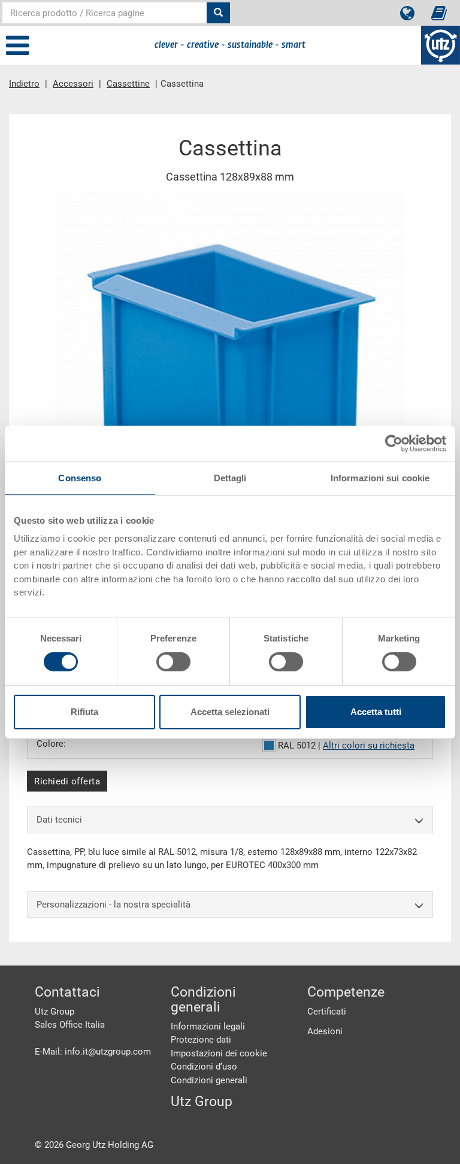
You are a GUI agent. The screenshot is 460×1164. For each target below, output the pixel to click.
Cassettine (128, 83)
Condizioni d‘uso (204, 1066)
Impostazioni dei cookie (219, 1053)
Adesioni (325, 1031)
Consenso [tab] (79, 477)
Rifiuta (84, 712)
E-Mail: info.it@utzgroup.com (93, 1051)
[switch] (173, 661)
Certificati (326, 1011)
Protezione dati (201, 1039)
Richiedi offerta (67, 781)
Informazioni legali (208, 1026)
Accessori (73, 83)
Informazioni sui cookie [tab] (380, 477)
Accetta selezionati (230, 712)
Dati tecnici (59, 819)
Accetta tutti (375, 712)
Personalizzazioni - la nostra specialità (113, 904)
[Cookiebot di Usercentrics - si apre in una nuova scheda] (393, 443)
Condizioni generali (209, 1080)
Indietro (24, 83)
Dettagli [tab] (230, 477)
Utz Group (201, 1101)
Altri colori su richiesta (368, 745)
